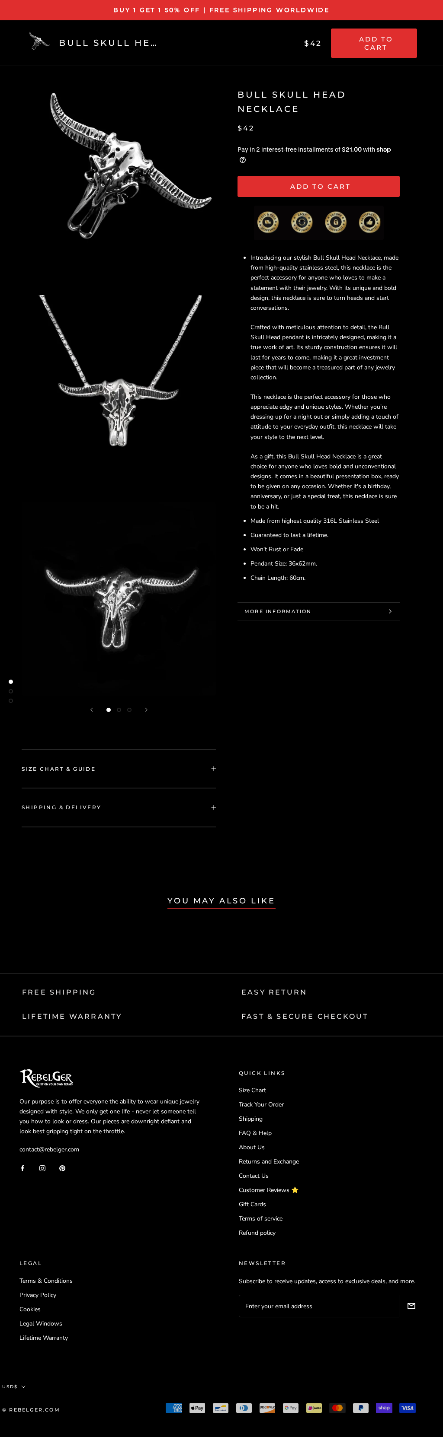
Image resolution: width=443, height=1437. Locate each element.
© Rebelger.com (31, 1410)
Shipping (251, 1119)
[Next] (146, 710)
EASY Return (274, 992)
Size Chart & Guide (59, 769)
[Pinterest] (62, 1168)
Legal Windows (40, 1323)
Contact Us (254, 1176)
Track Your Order (261, 1104)
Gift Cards (252, 1204)
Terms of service (260, 1218)
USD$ (10, 1386)
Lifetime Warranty (43, 1338)
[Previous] (91, 710)
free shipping (59, 992)
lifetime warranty (72, 1016)
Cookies (30, 1309)
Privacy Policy (37, 1295)
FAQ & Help (255, 1133)
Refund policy (257, 1233)
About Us (252, 1147)
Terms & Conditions (46, 1281)
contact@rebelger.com (49, 1149)
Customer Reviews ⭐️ (269, 1190)
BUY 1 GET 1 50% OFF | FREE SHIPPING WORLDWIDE (221, 10)
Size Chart (252, 1090)
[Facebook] (22, 1168)
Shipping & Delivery (62, 807)
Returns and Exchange (269, 1161)
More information (277, 611)
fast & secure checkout (304, 1016)
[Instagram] (42, 1168)
